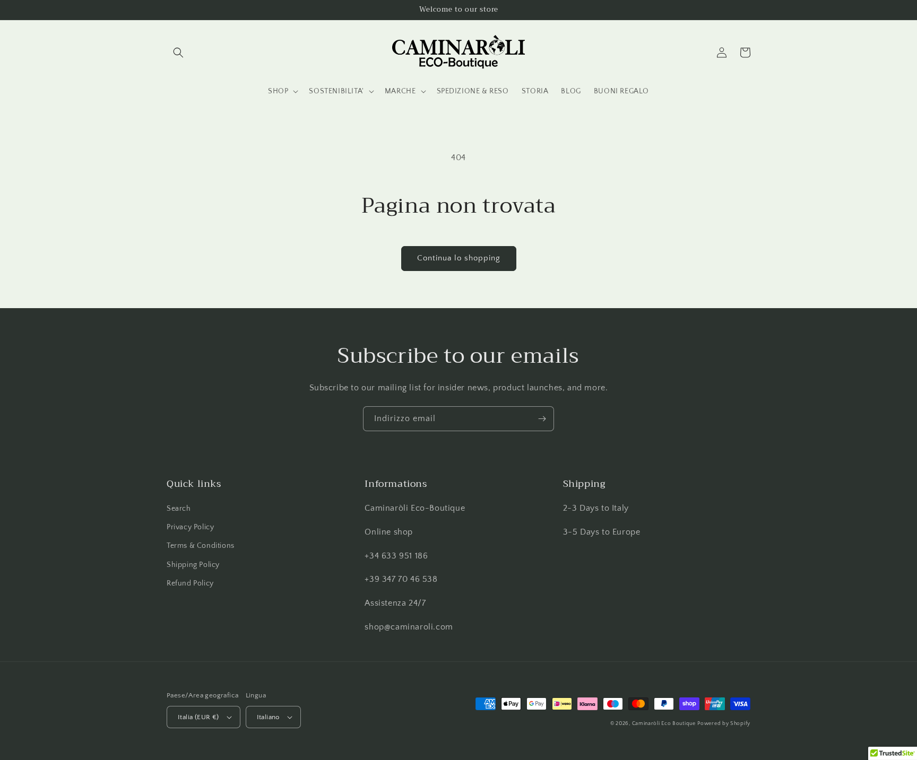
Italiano (268, 717)
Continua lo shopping (458, 258)
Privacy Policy (190, 527)
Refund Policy (190, 583)
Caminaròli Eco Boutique (664, 724)
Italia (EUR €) (198, 717)
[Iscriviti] (541, 418)
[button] (178, 52)
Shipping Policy (193, 565)
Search (179, 508)
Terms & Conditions (201, 545)
